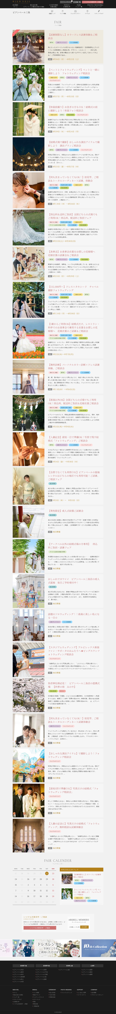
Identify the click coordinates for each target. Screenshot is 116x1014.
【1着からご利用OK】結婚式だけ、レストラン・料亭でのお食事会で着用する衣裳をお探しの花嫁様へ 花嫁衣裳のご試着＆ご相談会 (74, 327)
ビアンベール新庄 (87, 972)
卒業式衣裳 (52, 997)
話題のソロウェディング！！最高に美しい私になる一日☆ (73, 615)
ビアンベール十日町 (42, 974)
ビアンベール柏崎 (41, 979)
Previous (3, 948)
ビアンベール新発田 (19, 976)
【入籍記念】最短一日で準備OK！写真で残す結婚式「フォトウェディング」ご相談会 (73, 438)
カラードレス (36, 999)
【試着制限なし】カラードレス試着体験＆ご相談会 (72, 36)
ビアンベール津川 (18, 974)
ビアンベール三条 (21, 12)
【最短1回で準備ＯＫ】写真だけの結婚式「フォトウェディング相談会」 (73, 790)
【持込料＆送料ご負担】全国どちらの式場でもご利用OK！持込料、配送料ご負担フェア (73, 216)
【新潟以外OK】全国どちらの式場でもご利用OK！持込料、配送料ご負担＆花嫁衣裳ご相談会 (73, 401)
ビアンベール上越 (64, 969)
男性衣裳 (35, 1004)
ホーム (15, 992)
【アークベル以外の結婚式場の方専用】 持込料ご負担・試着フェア (72, 545)
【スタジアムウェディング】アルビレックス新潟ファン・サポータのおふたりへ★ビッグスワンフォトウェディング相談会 (74, 651)
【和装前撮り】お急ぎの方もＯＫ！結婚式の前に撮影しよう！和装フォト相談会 (73, 108)
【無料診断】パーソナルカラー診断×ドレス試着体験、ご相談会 (74, 366)
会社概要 (94, 992)
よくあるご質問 (82, 992)
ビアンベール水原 (18, 981)
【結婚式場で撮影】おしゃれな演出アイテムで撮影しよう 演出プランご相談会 (74, 143)
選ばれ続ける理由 (18, 995)
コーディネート (82, 995)
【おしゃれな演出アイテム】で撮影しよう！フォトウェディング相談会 (74, 755)
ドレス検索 (36, 992)
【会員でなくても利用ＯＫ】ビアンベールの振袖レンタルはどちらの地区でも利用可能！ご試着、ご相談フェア (74, 475)
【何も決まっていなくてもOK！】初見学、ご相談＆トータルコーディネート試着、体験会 (73, 178)
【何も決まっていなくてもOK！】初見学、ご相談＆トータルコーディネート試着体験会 (73, 720)
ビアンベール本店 (18, 969)
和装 (34, 1001)
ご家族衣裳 (36, 1006)
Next (113, 948)
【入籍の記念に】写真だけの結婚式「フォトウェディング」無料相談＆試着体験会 (74, 825)
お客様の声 (16, 1001)
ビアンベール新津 (18, 972)
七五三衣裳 (52, 995)
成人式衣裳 (52, 992)
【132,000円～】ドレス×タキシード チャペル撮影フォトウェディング (73, 288)
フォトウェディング (66, 992)
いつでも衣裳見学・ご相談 (40, 928)
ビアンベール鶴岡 (87, 974)
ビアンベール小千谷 (42, 972)
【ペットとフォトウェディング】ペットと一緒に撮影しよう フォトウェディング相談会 (73, 71)
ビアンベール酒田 (87, 969)
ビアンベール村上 (18, 979)
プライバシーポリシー (97, 995)
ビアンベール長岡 (41, 969)
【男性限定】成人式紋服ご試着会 (65, 510)
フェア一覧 (16, 997)
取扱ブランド (36, 995)
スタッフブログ (17, 999)
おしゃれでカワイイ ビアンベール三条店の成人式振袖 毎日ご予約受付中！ (74, 580)
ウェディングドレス (38, 997)
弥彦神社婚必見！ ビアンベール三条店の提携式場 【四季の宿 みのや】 (74, 684)
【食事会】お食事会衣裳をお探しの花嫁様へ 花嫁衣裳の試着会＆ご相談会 (73, 253)
